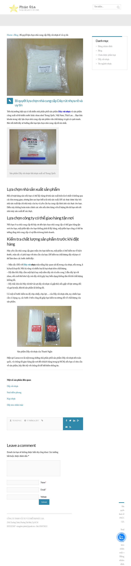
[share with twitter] (70, 420)
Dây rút (27, 264)
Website (43, 497)
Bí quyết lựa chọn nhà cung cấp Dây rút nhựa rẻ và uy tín (48, 102)
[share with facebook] (66, 420)
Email (43, 489)
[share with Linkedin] (74, 420)
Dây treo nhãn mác (15, 405)
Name (43, 482)
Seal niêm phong (14, 392)
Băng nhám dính (105, 46)
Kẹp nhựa (11, 398)
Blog (100, 50)
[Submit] (118, 7)
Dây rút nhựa (64, 111)
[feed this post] (70, 426)
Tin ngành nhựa (104, 63)
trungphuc (17, 420)
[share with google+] (78, 420)
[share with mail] (66, 426)
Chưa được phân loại (107, 55)
